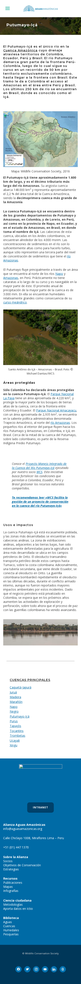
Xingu (13, 745)
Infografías (10, 891)
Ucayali (15, 740)
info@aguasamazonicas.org (22, 829)
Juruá (13, 692)
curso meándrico (15, 302)
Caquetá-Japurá (20, 687)
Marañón (16, 702)
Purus (14, 721)
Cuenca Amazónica (20, 50)
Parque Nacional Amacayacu (56, 410)
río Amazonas (60, 423)
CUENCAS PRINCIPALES (30, 680)
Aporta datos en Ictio (18, 909)
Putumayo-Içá (19, 716)
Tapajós (15, 726)
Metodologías (13, 904)
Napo (59, 274)
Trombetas (17, 735)
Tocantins (17, 731)
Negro (14, 711)
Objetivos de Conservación (22, 865)
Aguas (7, 922)
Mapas (8, 887)
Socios (8, 861)
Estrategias (11, 869)
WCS (39, 472)
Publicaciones (12, 882)
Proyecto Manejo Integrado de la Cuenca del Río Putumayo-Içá (39, 466)
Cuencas (9, 926)
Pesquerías (11, 934)
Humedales (11, 930)
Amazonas (10, 278)
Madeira (15, 697)
